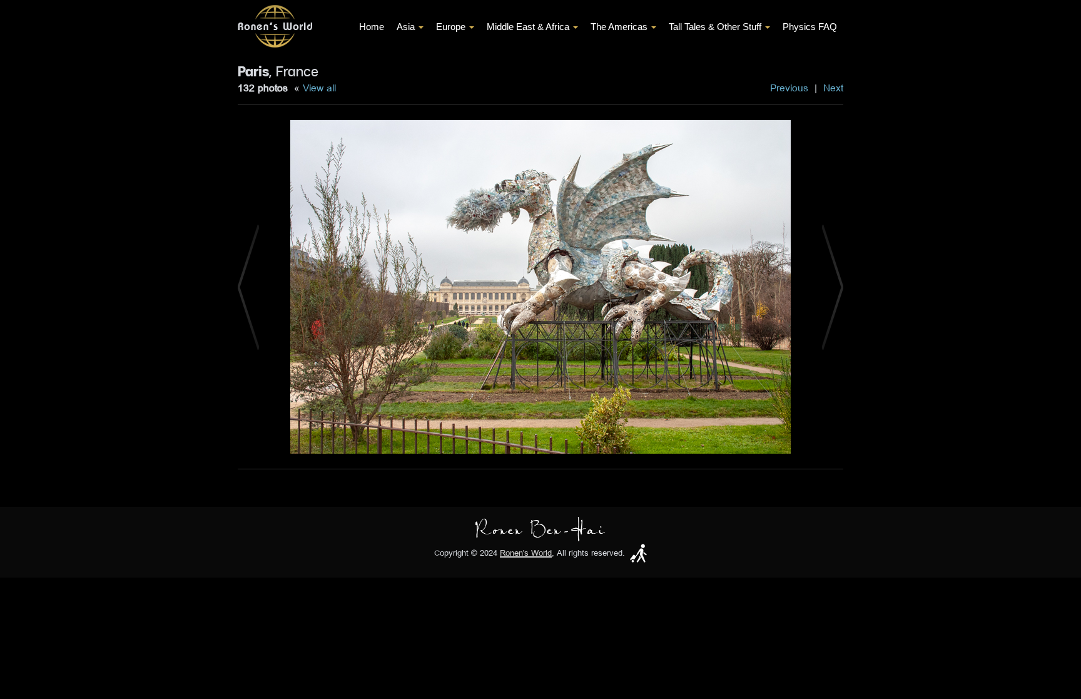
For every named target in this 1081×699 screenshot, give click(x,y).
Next (833, 87)
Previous (789, 87)
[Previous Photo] (248, 286)
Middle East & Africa (528, 26)
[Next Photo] (832, 286)
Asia (406, 26)
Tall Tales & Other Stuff (715, 26)
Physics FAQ (810, 26)
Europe (450, 26)
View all (319, 87)
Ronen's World (526, 553)
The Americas (619, 26)
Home (371, 26)
